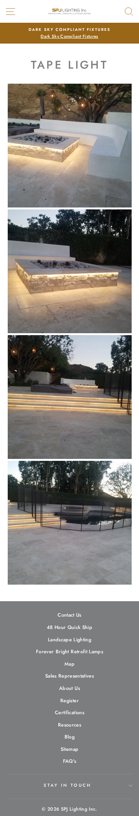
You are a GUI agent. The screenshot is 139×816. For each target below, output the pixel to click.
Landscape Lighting (69, 639)
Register (69, 700)
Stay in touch (67, 785)
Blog (69, 736)
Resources (69, 724)
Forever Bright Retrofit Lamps (69, 651)
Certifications (69, 712)
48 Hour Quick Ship (69, 627)
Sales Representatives (69, 675)
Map (69, 664)
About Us (69, 688)
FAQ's (69, 761)
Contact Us (69, 615)
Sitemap (69, 749)
